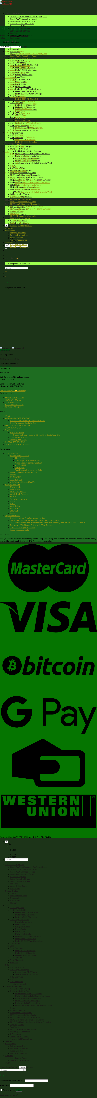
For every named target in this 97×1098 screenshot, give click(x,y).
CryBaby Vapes (17, 211)
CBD (7, 120)
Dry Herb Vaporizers (19, 235)
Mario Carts (20, 115)
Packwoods (15, 38)
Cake (12, 194)
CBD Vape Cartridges (19, 156)
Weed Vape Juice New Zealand (28, 463)
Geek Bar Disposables (19, 247)
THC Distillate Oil (18, 96)
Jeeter (13, 513)
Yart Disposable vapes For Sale (28, 470)
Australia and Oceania (19, 455)
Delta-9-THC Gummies (25, 139)
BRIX (12, 503)
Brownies (14, 117)
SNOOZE (14, 510)
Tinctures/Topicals (18, 170)
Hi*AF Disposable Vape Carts (23, 172)
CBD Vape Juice (17, 154)
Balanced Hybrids (18, 63)
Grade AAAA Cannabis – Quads (23, 19)
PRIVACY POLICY (13, 400)
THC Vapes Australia (19, 437)
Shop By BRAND (12, 484)
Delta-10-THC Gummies (26, 142)
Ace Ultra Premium (18, 499)
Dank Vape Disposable (20, 218)
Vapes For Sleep (17, 432)
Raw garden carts (22, 79)
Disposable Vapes (13, 173)
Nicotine (9, 217)
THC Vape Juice (17, 94)
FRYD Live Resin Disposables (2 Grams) (27, 206)
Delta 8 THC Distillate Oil (26, 99)
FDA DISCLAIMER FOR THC (18, 425)
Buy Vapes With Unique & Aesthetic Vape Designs (31, 525)
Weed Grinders (16, 237)
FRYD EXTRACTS (18, 491)
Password (5, 1085)
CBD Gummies (16, 133)
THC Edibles (11, 99)
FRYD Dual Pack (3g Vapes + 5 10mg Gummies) (30, 209)
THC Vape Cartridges (19, 106)
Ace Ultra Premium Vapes (21, 175)
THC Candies (16, 144)
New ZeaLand (21, 458)
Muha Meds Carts (23, 86)
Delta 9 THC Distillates (25, 101)
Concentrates (11, 77)
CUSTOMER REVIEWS (15, 442)
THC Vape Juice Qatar (10, 359)
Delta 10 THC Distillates (26, 70)
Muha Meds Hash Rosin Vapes (28, 185)
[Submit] (6, 248)
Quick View (5, 350)
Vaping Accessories (18, 240)
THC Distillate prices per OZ (22, 527)
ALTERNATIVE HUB (14, 404)
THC (7, 57)
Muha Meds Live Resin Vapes (27, 187)
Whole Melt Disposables (21, 199)
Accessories (10, 230)
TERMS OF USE (12, 402)
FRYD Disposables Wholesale (23, 216)
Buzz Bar (14, 508)
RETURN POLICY (13, 407)
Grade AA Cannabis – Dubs (22, 23)
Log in (19, 1090)
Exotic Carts (20, 84)
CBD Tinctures (16, 168)
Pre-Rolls (14, 33)
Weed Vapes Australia (19, 530)
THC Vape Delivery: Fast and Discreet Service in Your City (35, 435)
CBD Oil (13, 166)
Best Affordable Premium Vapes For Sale (27, 518)
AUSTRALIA (20, 465)
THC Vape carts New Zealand (28, 460)
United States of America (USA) (23, 472)
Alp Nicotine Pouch (18, 244)
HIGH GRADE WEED (14, 13)
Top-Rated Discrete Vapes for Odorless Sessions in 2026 (34, 520)
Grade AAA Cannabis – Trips (22, 21)
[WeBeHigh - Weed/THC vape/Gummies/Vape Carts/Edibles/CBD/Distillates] (6, 2)
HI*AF (13, 496)
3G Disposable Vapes (19, 194)
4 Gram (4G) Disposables (21, 225)
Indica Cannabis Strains (20, 65)
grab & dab (15, 506)
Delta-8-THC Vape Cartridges (28, 89)
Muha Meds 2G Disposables (27, 189)
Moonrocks (15, 49)
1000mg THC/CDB (18, 439)
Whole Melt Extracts (19, 494)
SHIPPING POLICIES (14, 397)
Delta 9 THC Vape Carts (25, 91)
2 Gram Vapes (16, 220)
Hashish (13, 89)
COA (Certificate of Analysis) (17, 444)
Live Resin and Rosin (18, 82)
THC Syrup (15, 130)
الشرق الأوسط (16, 479)
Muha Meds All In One (19, 148)
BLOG (7, 430)
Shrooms (9, 199)
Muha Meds (15, 487)
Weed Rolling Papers (19, 72)
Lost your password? (9, 1095)
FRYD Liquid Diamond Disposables (25, 204)
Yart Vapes (14, 184)
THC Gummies (16, 135)
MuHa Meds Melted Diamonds (28, 151)
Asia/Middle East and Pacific (22, 482)
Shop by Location (12, 453)
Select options (6, 366)
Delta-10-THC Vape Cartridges (29, 93)
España (13, 474)
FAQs (7, 416)
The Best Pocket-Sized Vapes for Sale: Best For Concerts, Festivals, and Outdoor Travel (47, 522)
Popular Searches (12, 515)
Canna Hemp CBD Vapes (26, 158)
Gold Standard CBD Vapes (26, 130)
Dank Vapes (20, 77)
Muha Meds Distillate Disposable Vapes (32, 153)
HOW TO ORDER (13, 427)
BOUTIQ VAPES (17, 197)
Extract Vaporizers (18, 232)
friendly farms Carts (23, 74)
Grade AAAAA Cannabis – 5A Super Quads (28, 16)
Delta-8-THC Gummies (25, 137)
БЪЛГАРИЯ (15, 477)
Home (2, 35)
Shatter (13, 44)
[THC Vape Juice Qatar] (12, 348)
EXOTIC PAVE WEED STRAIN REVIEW (27, 420)
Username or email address (12, 1080)
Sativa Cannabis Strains (20, 68)
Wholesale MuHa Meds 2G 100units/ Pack (33, 163)
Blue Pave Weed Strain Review (23, 423)
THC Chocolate (17, 146)
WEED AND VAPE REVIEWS (17, 418)
